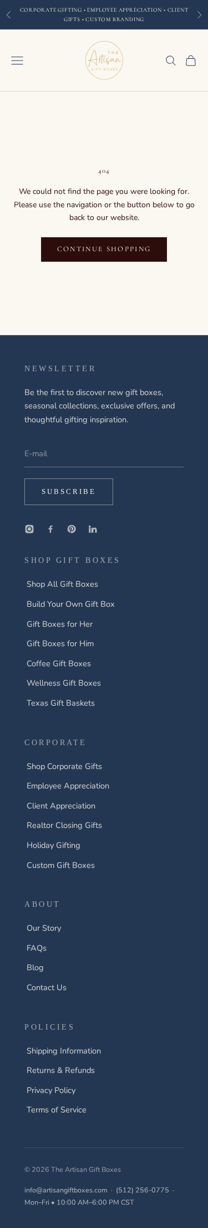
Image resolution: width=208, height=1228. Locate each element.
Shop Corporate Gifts (64, 766)
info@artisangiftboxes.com (66, 1190)
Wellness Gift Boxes (64, 682)
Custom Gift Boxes (61, 865)
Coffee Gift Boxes (59, 663)
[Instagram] (29, 529)
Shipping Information (64, 1050)
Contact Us (47, 987)
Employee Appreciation (68, 785)
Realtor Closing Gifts (64, 825)
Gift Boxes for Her (60, 624)
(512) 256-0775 (142, 1190)
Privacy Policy (51, 1090)
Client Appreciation (61, 805)
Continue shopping (104, 248)
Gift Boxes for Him (60, 643)
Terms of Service (57, 1109)
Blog (35, 967)
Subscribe (69, 491)
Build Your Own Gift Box (71, 604)
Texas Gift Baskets (61, 702)
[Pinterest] (72, 529)
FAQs (37, 948)
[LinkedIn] (93, 529)
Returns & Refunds (61, 1070)
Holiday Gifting (53, 845)
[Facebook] (50, 529)
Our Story (44, 928)
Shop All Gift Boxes (62, 584)
